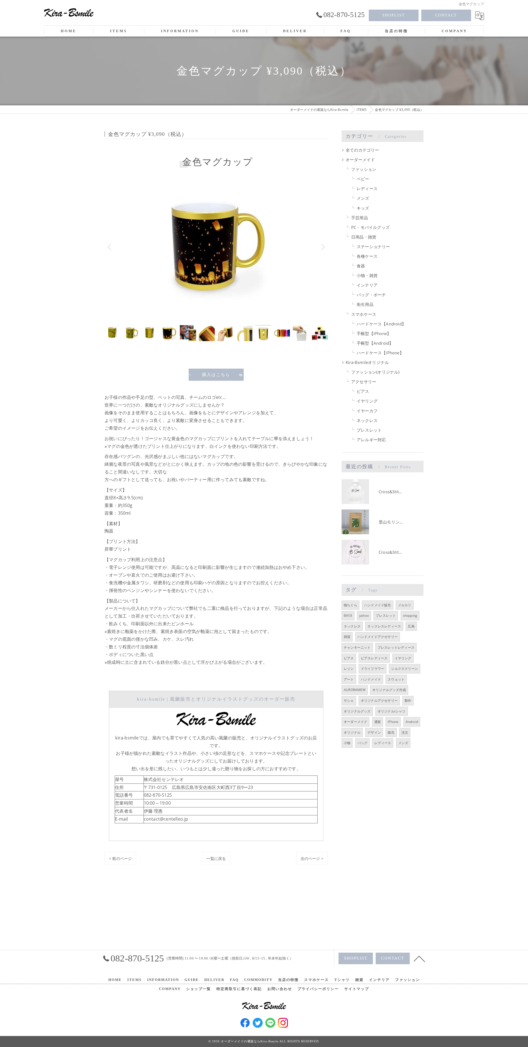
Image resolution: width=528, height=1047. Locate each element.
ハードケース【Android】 (381, 324)
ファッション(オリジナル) (375, 372)
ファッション (363, 169)
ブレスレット (369, 430)
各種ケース (367, 256)
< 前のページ (120, 858)
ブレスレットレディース (396, 647)
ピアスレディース (374, 658)
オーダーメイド (360, 159)
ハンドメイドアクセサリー (378, 636)
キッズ (363, 208)
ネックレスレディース (384, 626)
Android (412, 721)
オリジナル (352, 732)
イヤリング (367, 401)
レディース (367, 188)
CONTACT (446, 15)
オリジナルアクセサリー (379, 700)
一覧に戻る (216, 858)
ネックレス (367, 420)
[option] (216, 247)
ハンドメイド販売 (377, 605)
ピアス (363, 391)
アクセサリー (363, 381)
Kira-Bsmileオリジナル (367, 362)
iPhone (393, 721)
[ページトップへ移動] (419, 958)
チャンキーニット (357, 647)
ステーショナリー (373, 246)
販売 (391, 732)
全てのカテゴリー (362, 150)
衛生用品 (365, 304)
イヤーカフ (367, 410)
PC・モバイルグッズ (370, 227)
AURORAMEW (354, 689)
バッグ (363, 743)
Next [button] (322, 246)
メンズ (363, 198)
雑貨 (347, 636)
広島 (411, 626)
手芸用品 (359, 217)
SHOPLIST (393, 15)
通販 (377, 721)
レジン (349, 668)
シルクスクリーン (404, 668)
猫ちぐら (350, 605)
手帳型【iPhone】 (374, 333)
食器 (361, 265)
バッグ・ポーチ (371, 294)
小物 (347, 743)
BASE (348, 615)
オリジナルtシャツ (392, 711)
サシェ (349, 700)
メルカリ (404, 605)
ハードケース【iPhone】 (380, 352)
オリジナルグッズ (357, 711)
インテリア (367, 285)
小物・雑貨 (367, 275)
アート (349, 679)
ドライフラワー (372, 668)
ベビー (363, 179)
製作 (408, 700)
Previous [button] (110, 246)
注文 (405, 732)
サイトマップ (356, 989)
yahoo (364, 615)
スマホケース (363, 314)
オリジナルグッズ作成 (389, 689)
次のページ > (312, 858)
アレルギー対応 (371, 439)
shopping (410, 615)
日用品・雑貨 (363, 237)
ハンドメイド (371, 679)
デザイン (374, 732)
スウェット (396, 679)
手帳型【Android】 (375, 343)
